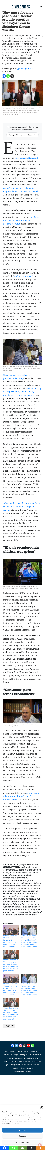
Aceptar (22, 1130)
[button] (42, 1108)
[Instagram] (20, 1045)
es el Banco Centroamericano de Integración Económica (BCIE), (21, 221)
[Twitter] (16, 1045)
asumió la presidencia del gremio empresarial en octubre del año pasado (21, 190)
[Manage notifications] (40, 1145)
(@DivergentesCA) (25, 68)
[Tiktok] (24, 1045)
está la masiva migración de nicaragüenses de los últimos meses (21, 796)
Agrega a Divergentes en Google (21, 135)
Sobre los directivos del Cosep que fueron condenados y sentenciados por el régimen (22, 507)
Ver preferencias (22, 1142)
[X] (12, 76)
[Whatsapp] (8, 76)
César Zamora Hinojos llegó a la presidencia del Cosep (17, 377)
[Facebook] (4, 76)
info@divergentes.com (22, 1071)
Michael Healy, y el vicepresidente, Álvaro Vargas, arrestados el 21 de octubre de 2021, (22, 392)
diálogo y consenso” (23, 276)
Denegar (22, 1136)
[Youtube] (28, 1045)
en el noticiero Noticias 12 (26, 158)
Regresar (9, 1026)
